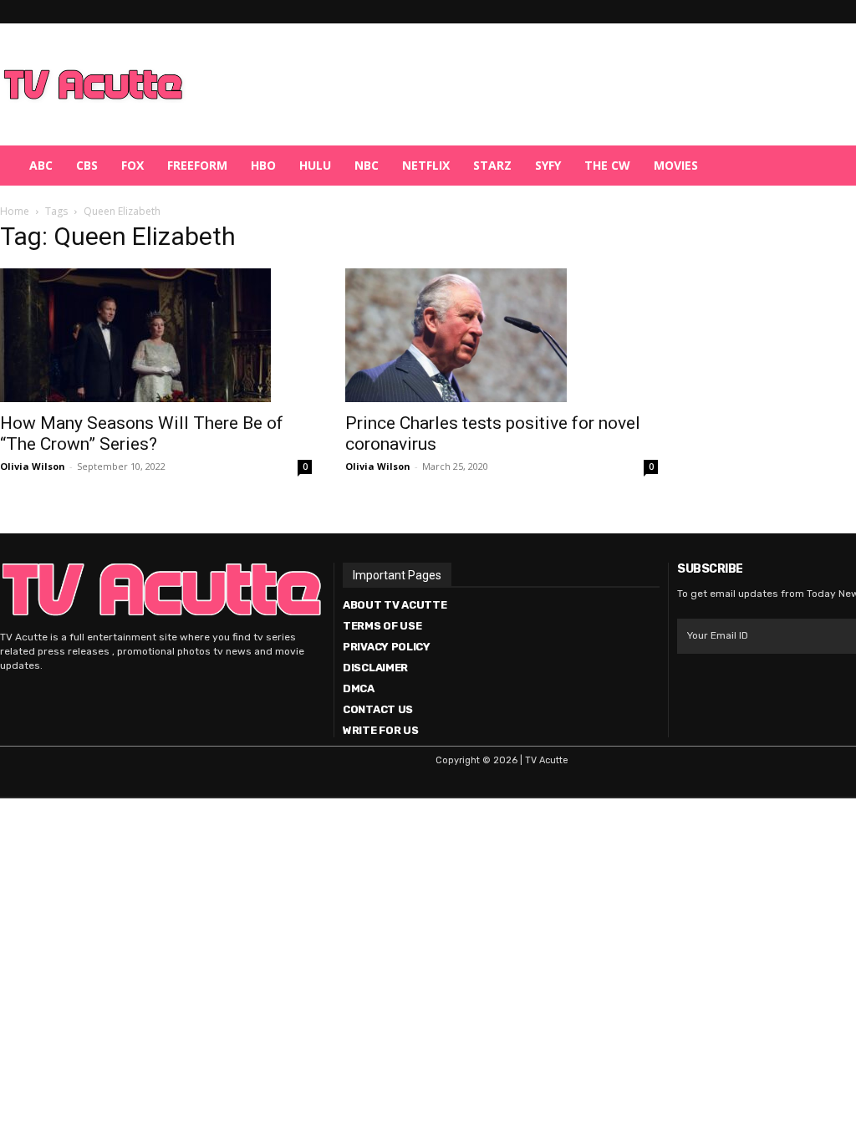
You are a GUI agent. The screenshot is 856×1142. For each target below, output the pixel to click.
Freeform (197, 165)
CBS (87, 165)
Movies (676, 165)
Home (14, 211)
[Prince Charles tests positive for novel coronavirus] (501, 335)
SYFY (548, 165)
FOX (132, 165)
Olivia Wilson (32, 466)
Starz (492, 165)
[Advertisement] (515, 84)
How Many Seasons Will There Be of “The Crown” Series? (141, 433)
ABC (41, 165)
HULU (315, 165)
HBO (263, 165)
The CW (607, 165)
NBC (366, 165)
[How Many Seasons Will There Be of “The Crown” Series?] (156, 335)
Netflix (426, 165)
